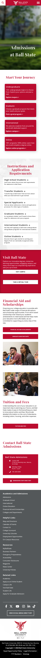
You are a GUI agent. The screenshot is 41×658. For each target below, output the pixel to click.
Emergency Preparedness (12, 555)
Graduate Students (20, 215)
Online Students (18, 239)
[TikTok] (34, 606)
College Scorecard (9, 530)
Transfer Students (19, 193)
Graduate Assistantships (20, 336)
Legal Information (30, 651)
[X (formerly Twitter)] (11, 606)
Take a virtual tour (20, 282)
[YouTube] (17, 606)
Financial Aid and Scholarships (20, 329)
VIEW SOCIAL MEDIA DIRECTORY (20, 613)
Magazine (6, 564)
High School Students (19, 182)
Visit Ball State (8, 588)
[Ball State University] (20, 630)
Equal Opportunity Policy (13, 651)
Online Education (9, 506)
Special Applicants (20, 204)
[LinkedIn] (28, 606)
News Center (7, 567)
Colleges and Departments (12, 512)
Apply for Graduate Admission (13, 594)
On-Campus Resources (11, 540)
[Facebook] (6, 606)
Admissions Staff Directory (22, 480)
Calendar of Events (9, 524)
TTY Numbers (16, 654)
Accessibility (7, 558)
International (7, 503)
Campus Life (7, 585)
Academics (6, 579)
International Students (20, 227)
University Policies (9, 570)
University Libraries (10, 533)
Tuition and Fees (20, 426)
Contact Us (7, 527)
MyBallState (7, 548)
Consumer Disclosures (11, 561)
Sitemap (26, 654)
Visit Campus (20, 272)
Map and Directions (10, 521)
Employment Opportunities (12, 536)
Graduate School (9, 500)
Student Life (7, 591)
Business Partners (9, 551)
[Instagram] (23, 606)
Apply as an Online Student (12, 582)
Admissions (7, 497)
